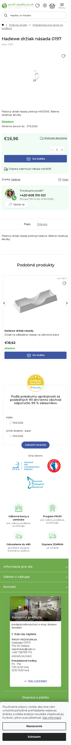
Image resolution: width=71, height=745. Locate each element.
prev (4, 303)
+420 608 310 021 (33, 195)
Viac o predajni (37, 680)
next (67, 303)
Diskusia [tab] (42, 224)
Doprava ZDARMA (52, 544)
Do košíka (39, 158)
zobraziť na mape (22, 655)
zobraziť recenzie (35, 444)
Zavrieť (25, 179)
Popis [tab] (27, 224)
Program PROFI (52, 516)
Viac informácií (51, 717)
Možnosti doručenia (55, 138)
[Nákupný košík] (52, 5)
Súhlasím (34, 736)
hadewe (15, 179)
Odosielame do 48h (18, 544)
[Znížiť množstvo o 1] (52, 149)
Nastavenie (34, 726)
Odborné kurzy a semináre (18, 518)
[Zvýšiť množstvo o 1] (62, 149)
